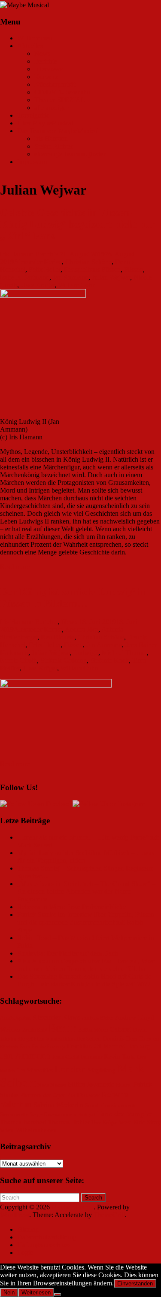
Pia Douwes (83, 1095)
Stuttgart (87, 1114)
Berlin (62, 1028)
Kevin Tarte (119, 1056)
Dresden (149, 1038)
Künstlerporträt (54, 84)
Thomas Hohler (69, 1122)
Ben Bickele (57, 637)
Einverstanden (135, 1283)
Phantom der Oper (42, 1095)
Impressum (32, 161)
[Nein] (57, 1294)
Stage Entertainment (53, 1114)
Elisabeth (9, 1046)
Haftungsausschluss (43, 1244)
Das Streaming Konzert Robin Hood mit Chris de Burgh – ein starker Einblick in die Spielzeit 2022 (84, 980)
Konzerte (46, 76)
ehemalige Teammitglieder (70, 154)
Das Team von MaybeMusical (58, 130)
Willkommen (34, 38)
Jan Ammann (70, 277)
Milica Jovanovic (91, 1084)
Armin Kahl (34, 1030)
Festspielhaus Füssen (92, 269)
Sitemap (28, 1229)
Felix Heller (45, 269)
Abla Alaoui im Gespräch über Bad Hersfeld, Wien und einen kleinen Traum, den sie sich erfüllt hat (86, 964)
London (70, 1069)
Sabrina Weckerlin (58, 1104)
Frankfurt (79, 1046)
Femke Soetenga (48, 1047)
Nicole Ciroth (18, 660)
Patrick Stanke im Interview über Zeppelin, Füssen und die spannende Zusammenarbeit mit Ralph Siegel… (85, 922)
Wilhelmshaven (36, 1130)
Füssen (133, 269)
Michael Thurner (124, 652)
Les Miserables (35, 1070)
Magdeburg (101, 1070)
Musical (123, 1085)
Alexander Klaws (56, 1017)
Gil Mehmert (109, 1046)
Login (25, 1252)
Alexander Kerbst (38, 261)
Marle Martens (51, 1085)
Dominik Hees (120, 1038)
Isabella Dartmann (24, 277)
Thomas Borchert (23, 1122)
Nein (9, 1292)
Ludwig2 (85, 652)
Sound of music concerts (110, 1105)
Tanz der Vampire (124, 1113)
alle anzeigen (52, 107)
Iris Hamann (51, 138)
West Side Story (140, 1122)
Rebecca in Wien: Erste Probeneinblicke (71, 906)
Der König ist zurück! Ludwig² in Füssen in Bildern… (73, 597)
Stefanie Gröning (63, 660)
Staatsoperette (14, 1114)
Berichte (45, 61)
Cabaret (120, 1029)
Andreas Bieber (97, 1018)
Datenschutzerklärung (46, 1237)
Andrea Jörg (81, 629)
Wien (7, 1130)
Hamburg (138, 1046)
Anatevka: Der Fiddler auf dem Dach (67, 953)
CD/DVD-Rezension (63, 92)
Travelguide (33, 115)
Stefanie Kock (109, 660)
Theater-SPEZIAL (59, 100)
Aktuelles (30, 45)
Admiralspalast (15, 1018)
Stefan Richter (53, 146)
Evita (25, 1047)
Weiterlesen (36, 1292)
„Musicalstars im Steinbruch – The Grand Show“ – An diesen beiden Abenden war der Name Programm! (86, 891)
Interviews (48, 69)
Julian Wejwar (111, 277)
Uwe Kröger (38, 285)
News (42, 53)
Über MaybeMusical (45, 123)
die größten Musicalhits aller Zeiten (59, 1039)
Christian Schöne (88, 261)
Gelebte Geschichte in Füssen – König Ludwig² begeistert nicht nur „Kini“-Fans (77, 224)
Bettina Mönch (93, 1030)
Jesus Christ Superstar (77, 1057)
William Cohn (77, 285)
